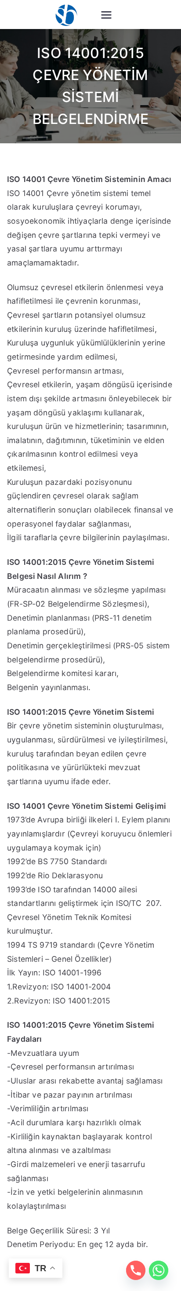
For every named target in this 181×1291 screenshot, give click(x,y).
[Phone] (135, 1270)
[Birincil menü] (106, 16)
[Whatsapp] (158, 1270)
